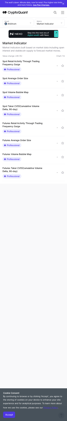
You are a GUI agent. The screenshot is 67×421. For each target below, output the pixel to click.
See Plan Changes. (41, 5)
